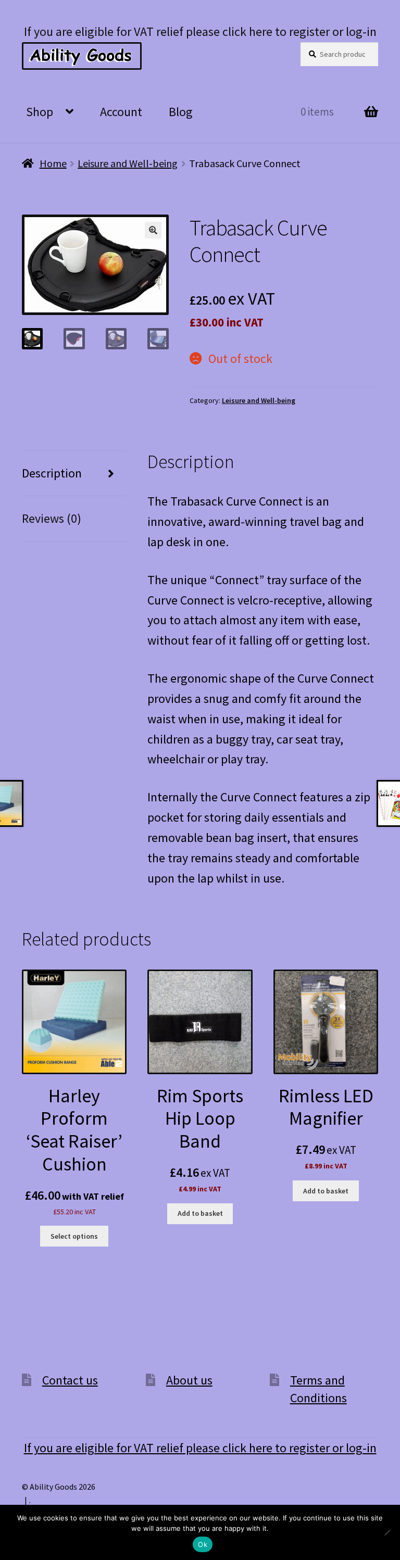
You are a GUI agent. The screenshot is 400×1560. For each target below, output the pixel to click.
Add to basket (200, 1213)
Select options (74, 1236)
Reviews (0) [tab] (51, 518)
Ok (202, 1544)
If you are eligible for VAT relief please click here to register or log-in (200, 31)
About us (189, 1380)
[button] (153, 230)
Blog (181, 112)
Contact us (70, 1380)
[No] (387, 1532)
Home (53, 163)
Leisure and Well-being (128, 163)
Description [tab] (52, 473)
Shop (39, 112)
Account (121, 112)
